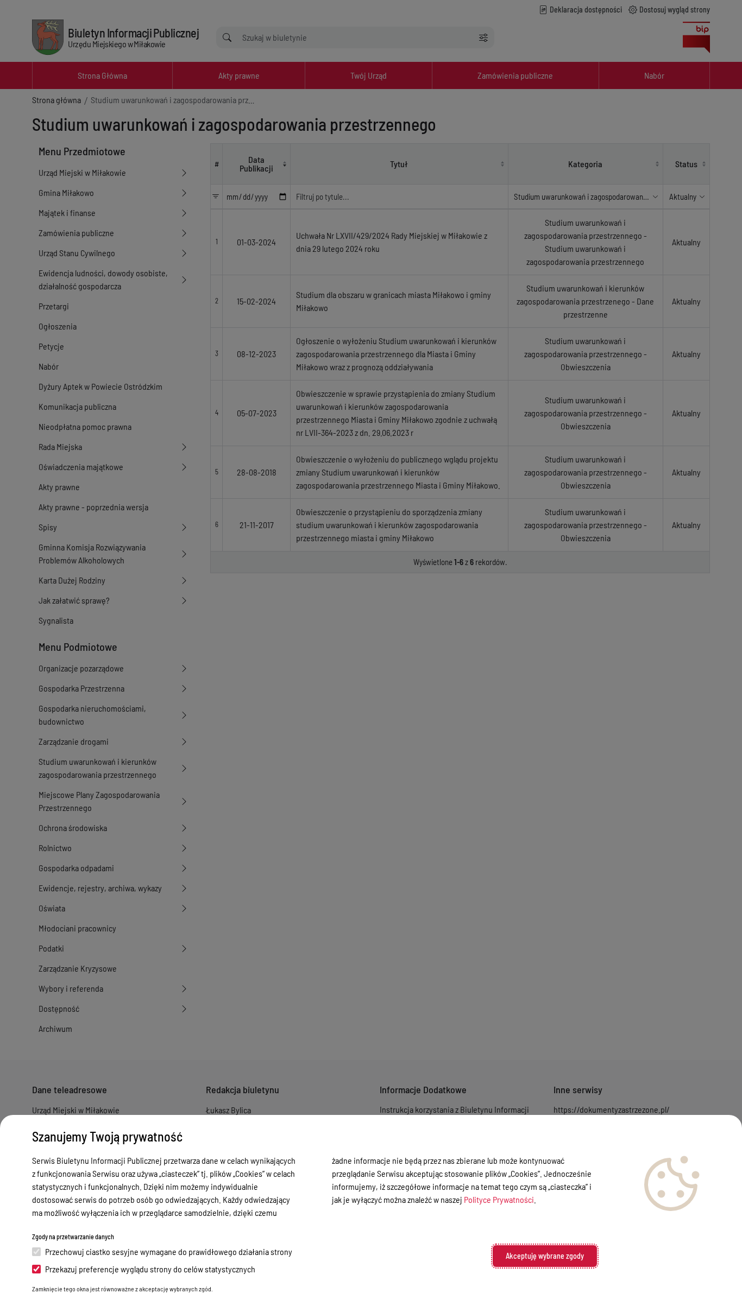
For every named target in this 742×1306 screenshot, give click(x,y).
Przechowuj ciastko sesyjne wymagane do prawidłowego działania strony (168, 1251)
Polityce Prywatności (499, 1199)
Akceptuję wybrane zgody (545, 1255)
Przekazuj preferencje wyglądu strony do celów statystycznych (150, 1269)
